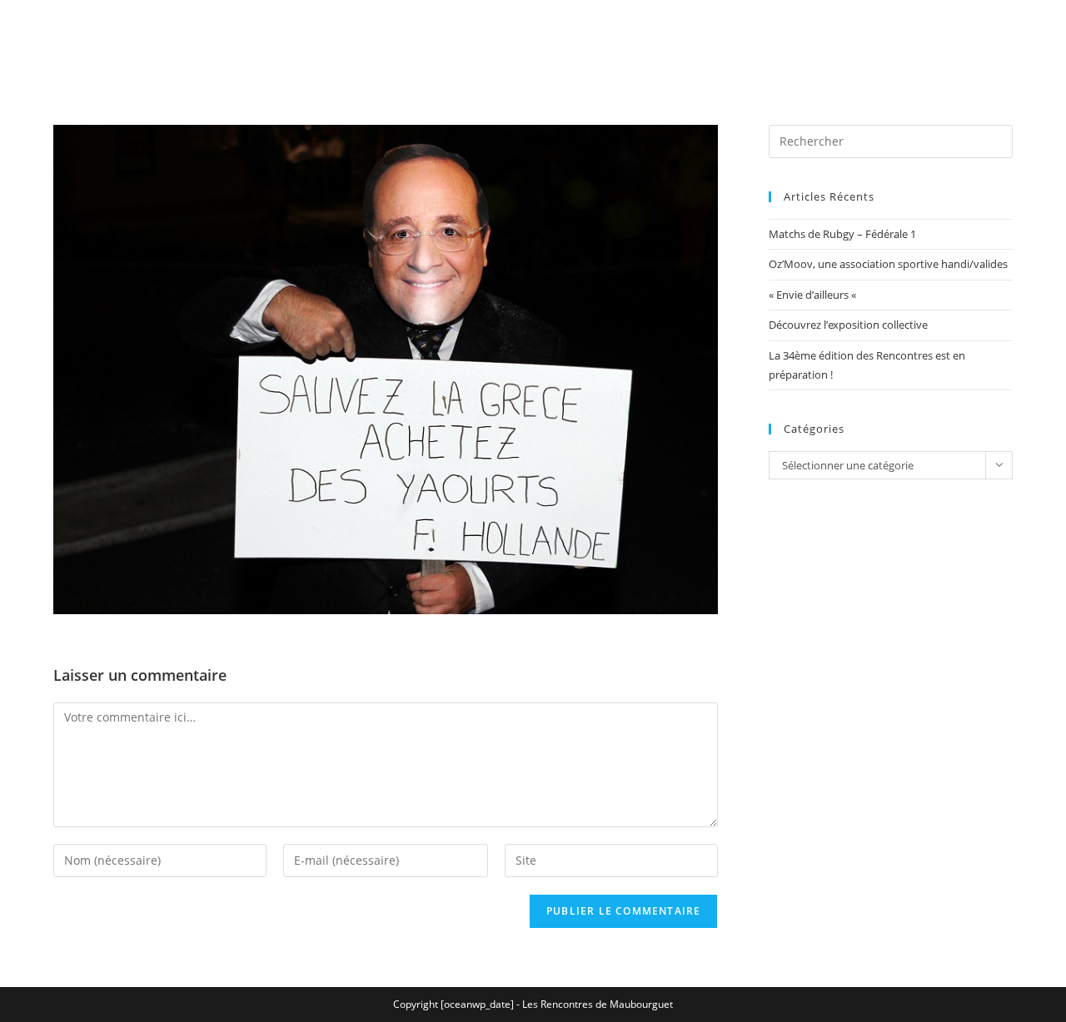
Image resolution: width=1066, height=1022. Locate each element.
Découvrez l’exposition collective (848, 324)
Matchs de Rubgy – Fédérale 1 (842, 233)
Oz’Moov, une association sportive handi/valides (888, 263)
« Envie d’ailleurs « (814, 294)
